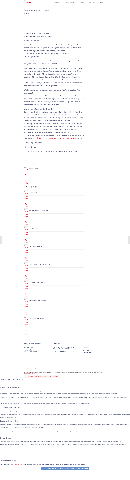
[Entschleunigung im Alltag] (129, 240)
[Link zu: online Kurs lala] (26, 175)
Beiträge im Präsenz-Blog (32, 164)
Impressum (85, 349)
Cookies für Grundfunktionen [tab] (10, 407)
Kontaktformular (87, 352)
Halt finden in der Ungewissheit (38, 210)
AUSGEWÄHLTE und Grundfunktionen (64, 468)
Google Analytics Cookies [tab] (9, 421)
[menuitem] (56, 2)
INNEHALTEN (33, 228)
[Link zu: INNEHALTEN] (26, 235)
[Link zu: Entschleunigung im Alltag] (26, 289)
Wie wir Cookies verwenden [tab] (10, 387)
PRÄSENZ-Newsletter (59, 351)
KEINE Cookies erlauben (53, 376)
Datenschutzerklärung (18, 464)
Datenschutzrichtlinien (31, 373)
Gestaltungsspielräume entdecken (39, 264)
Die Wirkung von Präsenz (36, 318)
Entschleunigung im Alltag (37, 282)
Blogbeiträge (33, 186)
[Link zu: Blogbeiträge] (26, 186)
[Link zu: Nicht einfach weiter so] (26, 253)
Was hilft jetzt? (33, 192)
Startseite (85, 347)
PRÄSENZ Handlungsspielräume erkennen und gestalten (55, 138)
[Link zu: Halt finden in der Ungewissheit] (26, 217)
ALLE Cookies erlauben (29, 376)
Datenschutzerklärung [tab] (8, 461)
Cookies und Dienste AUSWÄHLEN (41, 376)
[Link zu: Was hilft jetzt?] (26, 199)
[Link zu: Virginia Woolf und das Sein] (26, 307)
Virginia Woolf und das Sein (37, 300)
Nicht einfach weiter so (36, 246)
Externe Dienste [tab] (5, 438)
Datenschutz (85, 350)
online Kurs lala (33, 169)
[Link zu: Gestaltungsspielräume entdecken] (26, 271)
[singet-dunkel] (27, 2)
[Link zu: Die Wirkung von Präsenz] (26, 325)
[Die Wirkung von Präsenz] (1, 240)
